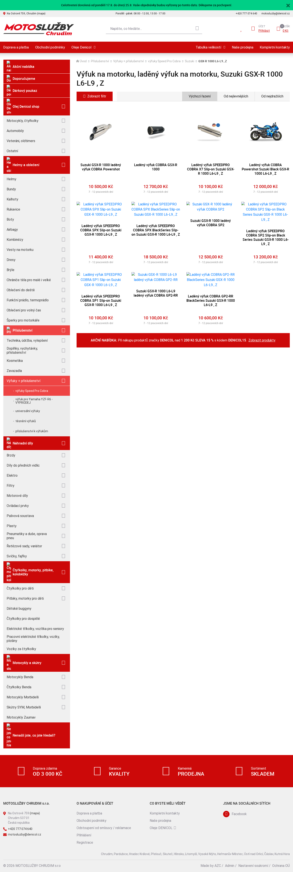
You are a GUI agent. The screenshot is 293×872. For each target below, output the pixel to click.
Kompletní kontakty (275, 47)
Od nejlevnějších (236, 96)
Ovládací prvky (18, 506)
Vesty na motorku (20, 250)
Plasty (12, 526)
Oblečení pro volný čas (24, 310)
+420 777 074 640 (246, 13)
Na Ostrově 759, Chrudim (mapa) (26, 13)
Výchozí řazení (200, 96)
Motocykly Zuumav (21, 717)
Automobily (15, 131)
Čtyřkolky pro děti (20, 588)
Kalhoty (12, 199)
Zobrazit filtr (96, 96)
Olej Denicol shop (26, 106)
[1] (197, 29)
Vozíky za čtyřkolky (21, 649)
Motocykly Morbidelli (23, 697)
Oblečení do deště (21, 290)
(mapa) (35, 813)
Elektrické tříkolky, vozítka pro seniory (35, 629)
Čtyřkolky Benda (19, 687)
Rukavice (13, 209)
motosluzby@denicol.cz (275, 13)
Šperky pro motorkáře (23, 320)
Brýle (10, 270)
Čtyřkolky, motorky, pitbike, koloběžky (33, 572)
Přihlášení (84, 835)
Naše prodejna (242, 47)
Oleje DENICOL (161, 828)
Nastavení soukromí (253, 866)
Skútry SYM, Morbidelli (24, 707)
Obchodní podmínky (50, 47)
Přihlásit (264, 30)
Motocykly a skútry (27, 662)
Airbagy (12, 229)
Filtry (10, 486)
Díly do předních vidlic (23, 465)
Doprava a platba (16, 47)
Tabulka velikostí (208, 47)
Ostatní (12, 151)
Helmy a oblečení (26, 164)
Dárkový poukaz (25, 90)
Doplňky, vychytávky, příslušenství (22, 350)
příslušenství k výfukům (31, 431)
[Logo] (38, 28)
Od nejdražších (272, 96)
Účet (261, 26)
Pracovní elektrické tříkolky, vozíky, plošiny (33, 639)
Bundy (11, 189)
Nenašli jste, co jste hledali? (34, 735)
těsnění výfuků (25, 421)
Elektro (12, 475)
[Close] (288, 5)
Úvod (83, 61)
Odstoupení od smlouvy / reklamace (104, 828)
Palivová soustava (20, 516)
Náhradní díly (23, 443)
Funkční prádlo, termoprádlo (28, 300)
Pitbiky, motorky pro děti (25, 598)
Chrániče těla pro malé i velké (29, 280)
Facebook (239, 814)
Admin (229, 866)
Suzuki (189, 61)
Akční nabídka (23, 66)
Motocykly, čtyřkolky (22, 121)
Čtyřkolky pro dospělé (23, 619)
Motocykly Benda (20, 677)
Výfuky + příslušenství (23, 381)
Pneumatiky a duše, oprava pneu (27, 536)
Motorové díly (17, 496)
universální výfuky (27, 411)
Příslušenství (22, 330)
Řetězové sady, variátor (24, 546)
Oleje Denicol (81, 47)
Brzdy (11, 455)
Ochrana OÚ (281, 866)
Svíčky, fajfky (17, 556)
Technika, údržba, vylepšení (27, 340)
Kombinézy (15, 240)
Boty (10, 219)
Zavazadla (14, 371)
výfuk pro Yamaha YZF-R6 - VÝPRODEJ (34, 400)
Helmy (11, 179)
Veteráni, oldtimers (21, 141)
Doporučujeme (24, 78)
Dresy (11, 260)
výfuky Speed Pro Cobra (31, 391)
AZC (217, 866)
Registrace (85, 842)
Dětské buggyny (19, 609)
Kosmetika (15, 361)
